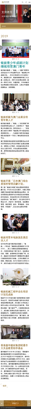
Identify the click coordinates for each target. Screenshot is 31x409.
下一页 (29, 47)
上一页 (1, 47)
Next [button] (29, 403)
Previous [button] (2, 403)
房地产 (14, 403)
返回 (4, 386)
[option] (15, 403)
